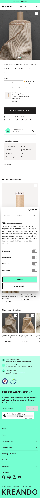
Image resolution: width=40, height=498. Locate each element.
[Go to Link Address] (20, 1)
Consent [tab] (7, 216)
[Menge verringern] (5, 82)
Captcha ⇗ (28, 418)
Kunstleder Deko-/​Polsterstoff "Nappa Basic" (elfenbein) (10, 296)
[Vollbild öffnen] (20, 35)
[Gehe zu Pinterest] (9, 477)
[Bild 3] (20, 57)
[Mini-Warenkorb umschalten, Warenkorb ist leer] (31, 6)
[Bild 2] (19, 57)
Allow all (20, 279)
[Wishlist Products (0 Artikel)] (26, 6)
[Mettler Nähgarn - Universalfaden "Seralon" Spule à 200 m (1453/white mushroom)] (20, 205)
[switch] (34, 257)
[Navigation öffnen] (36, 6)
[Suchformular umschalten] (21, 6)
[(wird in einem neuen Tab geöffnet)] (5, 381)
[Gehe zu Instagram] (14, 477)
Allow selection (20, 286)
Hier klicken (20, 416)
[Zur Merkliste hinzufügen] (36, 13)
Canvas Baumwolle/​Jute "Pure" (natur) (9, 336)
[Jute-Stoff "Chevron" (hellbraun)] (27, 323)
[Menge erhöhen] (21, 82)
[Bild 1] (18, 57)
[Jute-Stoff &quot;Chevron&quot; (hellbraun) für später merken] (32, 315)
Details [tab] (19, 216)
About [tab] (32, 216)
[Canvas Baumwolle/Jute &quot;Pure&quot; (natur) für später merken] (15, 315)
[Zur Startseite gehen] (7, 6)
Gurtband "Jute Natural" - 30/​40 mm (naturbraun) (29, 295)
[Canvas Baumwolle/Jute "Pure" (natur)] (10, 323)
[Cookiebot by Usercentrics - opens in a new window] (28, 210)
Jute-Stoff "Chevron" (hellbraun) (25, 336)
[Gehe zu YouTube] (19, 477)
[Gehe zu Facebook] (3, 477)
